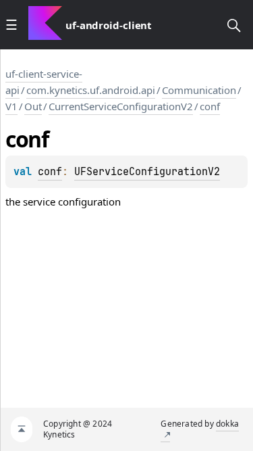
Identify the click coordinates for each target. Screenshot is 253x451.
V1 (11, 106)
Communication (199, 90)
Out (33, 106)
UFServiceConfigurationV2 (147, 172)
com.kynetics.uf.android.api (90, 90)
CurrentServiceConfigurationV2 (121, 106)
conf (210, 106)
